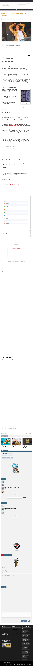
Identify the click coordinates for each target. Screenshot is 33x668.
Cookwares (7, 197)
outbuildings (24, 656)
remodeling (24, 652)
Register (30, 664)
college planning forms (7, 570)
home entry (27, 640)
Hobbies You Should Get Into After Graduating (9, 505)
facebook (6, 51)
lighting (23, 651)
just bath (28, 631)
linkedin (2, 51)
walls (27, 652)
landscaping (24, 655)
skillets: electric (8, 212)
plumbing (26, 651)
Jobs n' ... (8, 458)
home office (24, 639)
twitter (4, 51)
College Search (4, 455)
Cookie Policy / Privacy (11, 664)
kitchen (23, 640)
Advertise (22, 664)
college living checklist (25, 107)
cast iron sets (7, 203)
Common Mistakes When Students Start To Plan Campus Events (11, 487)
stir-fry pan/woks (8, 215)
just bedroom (24, 632)
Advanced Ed (9, 453)
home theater (28, 643)
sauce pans (7, 221)
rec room (24, 643)
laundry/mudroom (25, 647)
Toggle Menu (16, 9)
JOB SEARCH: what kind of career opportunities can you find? (11, 184)
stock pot (7, 218)
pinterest (8, 51)
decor (23, 636)
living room (28, 639)
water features (25, 659)
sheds (27, 655)
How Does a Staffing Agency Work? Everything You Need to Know (5, 446)
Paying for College (10, 455)
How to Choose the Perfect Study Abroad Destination (10, 508)
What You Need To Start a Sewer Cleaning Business (10, 484)
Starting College (4, 453)
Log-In (27, 664)
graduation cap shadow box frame (13, 125)
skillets (7, 209)
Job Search (7, 433)
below (21, 265)
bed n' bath (24, 631)
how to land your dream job (28, 433)
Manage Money (4, 458)
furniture (26, 636)
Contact (25, 664)
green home (28, 644)
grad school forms (7, 571)
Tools (12, 458)
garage (23, 635)
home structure (25, 648)
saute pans (7, 223)
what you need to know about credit (9, 575)
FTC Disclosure (7, 428)
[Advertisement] (16, 405)
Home (6, 664)
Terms (15, 664)
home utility (24, 644)
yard (29, 652)
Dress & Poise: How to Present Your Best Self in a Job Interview (27, 446)
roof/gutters (27, 635)
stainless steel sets (8, 206)
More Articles (16, 494)
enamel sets (7, 201)
